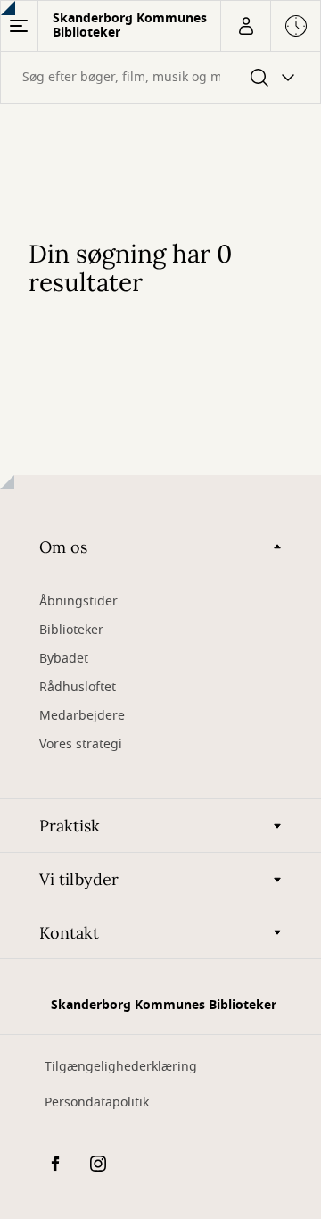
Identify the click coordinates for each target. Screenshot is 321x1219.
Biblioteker (71, 630)
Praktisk (69, 825)
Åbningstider (78, 601)
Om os (63, 547)
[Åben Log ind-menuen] (245, 26)
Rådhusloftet (77, 687)
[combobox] (160, 77)
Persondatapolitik (97, 1102)
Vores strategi (80, 744)
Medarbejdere (82, 715)
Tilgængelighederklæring (121, 1066)
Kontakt (69, 933)
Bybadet (63, 658)
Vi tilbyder (79, 879)
